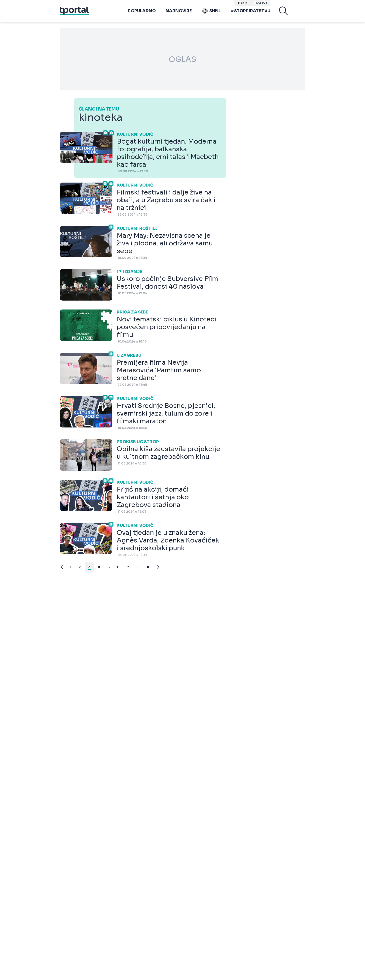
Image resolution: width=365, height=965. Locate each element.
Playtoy (261, 2)
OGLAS (182, 59)
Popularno (142, 10)
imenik (242, 2)
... (138, 567)
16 (148, 567)
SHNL (215, 10)
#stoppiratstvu (250, 10)
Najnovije (179, 10)
